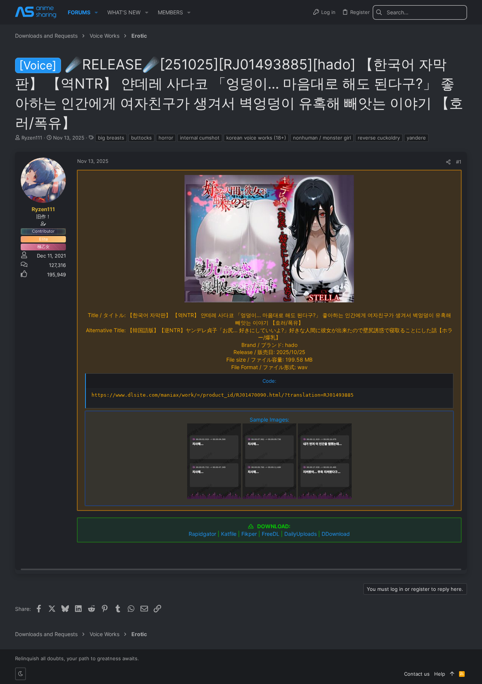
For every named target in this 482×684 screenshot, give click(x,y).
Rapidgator (202, 534)
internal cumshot (200, 138)
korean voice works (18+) (256, 138)
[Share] (448, 162)
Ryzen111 (31, 138)
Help (439, 674)
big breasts (111, 138)
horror (166, 138)
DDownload (336, 534)
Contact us (417, 674)
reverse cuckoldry (379, 138)
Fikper (249, 534)
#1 (458, 162)
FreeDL (270, 534)
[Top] (452, 673)
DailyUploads (300, 534)
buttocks (141, 138)
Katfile (228, 534)
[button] (96, 12)
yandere (416, 138)
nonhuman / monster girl (322, 138)
